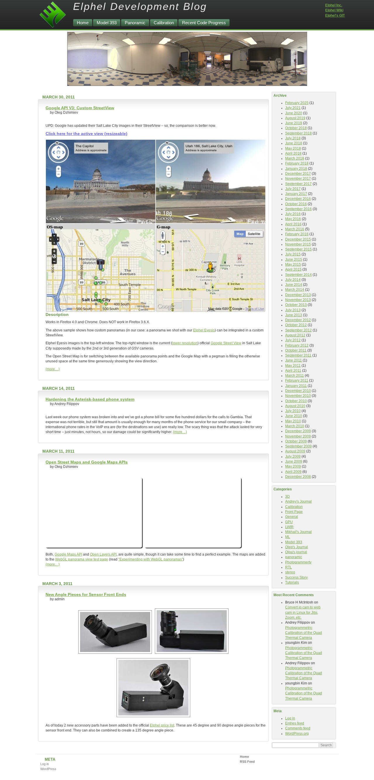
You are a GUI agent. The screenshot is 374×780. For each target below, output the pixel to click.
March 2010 (294, 426)
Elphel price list (162, 725)
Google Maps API (68, 554)
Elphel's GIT (335, 15)
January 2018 (296, 168)
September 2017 (298, 184)
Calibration (164, 22)
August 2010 (295, 406)
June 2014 (293, 284)
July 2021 (293, 108)
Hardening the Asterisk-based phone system (90, 399)
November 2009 (298, 436)
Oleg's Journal (296, 547)
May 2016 (293, 219)
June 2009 (293, 461)
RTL (288, 567)
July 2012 (293, 340)
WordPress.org (297, 733)
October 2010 (296, 401)
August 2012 (295, 335)
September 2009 (298, 446)
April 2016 (293, 224)
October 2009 (296, 441)
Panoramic (135, 22)
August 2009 (295, 451)
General (291, 516)
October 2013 (296, 305)
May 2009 (293, 466)
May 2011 (293, 365)
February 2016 (297, 234)
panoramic (293, 557)
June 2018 (293, 143)
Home (83, 22)
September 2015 (298, 249)
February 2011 (296, 380)
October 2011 (296, 350)
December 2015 (298, 239)
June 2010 (293, 416)
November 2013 (298, 300)
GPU (289, 522)
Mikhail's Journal (298, 532)
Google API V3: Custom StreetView (80, 108)
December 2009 (298, 431)
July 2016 (293, 214)
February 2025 (297, 103)
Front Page (294, 511)
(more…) (53, 369)
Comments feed (297, 728)
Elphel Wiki (334, 10)
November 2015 (298, 244)
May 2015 (293, 264)
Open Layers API (103, 554)
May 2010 (293, 421)
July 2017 (293, 189)
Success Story (296, 577)
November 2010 (298, 395)
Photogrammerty (298, 562)
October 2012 (296, 325)
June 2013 (293, 315)
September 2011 (298, 355)
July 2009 (293, 456)
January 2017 (296, 194)
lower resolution (185, 343)
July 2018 (293, 138)
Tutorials (292, 582)
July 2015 (293, 254)
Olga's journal (296, 552)
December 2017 (298, 173)
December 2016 (298, 198)
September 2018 (298, 133)
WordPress (48, 769)
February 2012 (297, 345)
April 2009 (293, 471)
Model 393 (107, 22)
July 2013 (293, 310)
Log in (290, 718)
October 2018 (296, 128)
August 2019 (295, 118)
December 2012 (298, 320)
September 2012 (298, 330)
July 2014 (293, 279)
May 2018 (293, 148)
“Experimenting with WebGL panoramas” (150, 559)
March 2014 (294, 289)
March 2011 (294, 375)
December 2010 (298, 390)
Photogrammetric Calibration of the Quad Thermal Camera (303, 633)
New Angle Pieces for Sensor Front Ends (86, 594)
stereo (290, 572)
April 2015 (293, 269)
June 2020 (293, 113)
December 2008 (298, 476)
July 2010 (293, 411)
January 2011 (296, 386)
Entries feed (294, 723)
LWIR (289, 527)
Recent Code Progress (204, 22)
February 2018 (297, 163)
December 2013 (298, 295)
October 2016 (296, 204)
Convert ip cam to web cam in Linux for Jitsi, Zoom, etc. (303, 612)
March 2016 (294, 229)
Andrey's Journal (298, 501)
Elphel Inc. (333, 5)
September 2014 (298, 274)
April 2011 (293, 370)
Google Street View (226, 343)
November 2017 (298, 178)
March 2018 (294, 158)
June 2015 (293, 259)
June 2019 (293, 123)
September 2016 (298, 209)
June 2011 (293, 360)
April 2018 (293, 153)
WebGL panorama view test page (81, 559)
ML (287, 537)
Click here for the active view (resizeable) (86, 133)
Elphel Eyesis (204, 330)
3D (287, 496)
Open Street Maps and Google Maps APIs (87, 462)
